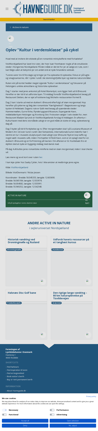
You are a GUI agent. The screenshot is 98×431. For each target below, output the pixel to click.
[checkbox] (4, 410)
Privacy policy (91, 396)
